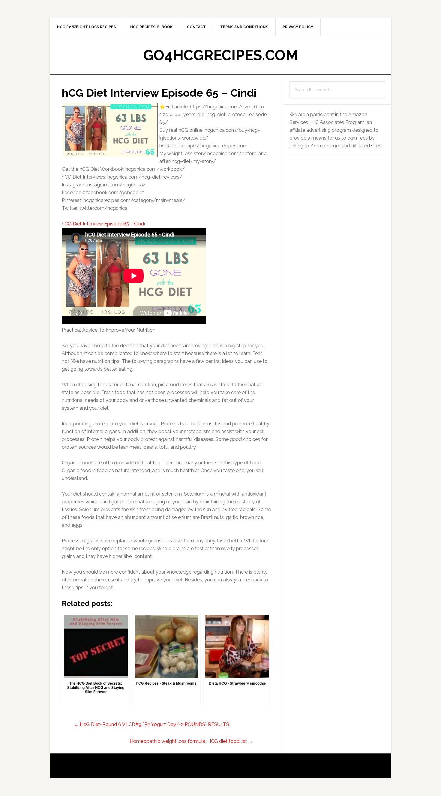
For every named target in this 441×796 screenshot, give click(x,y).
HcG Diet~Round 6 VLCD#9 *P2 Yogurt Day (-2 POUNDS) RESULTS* (152, 724)
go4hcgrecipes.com (220, 55)
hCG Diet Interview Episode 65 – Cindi (103, 224)
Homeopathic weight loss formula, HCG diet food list (191, 741)
